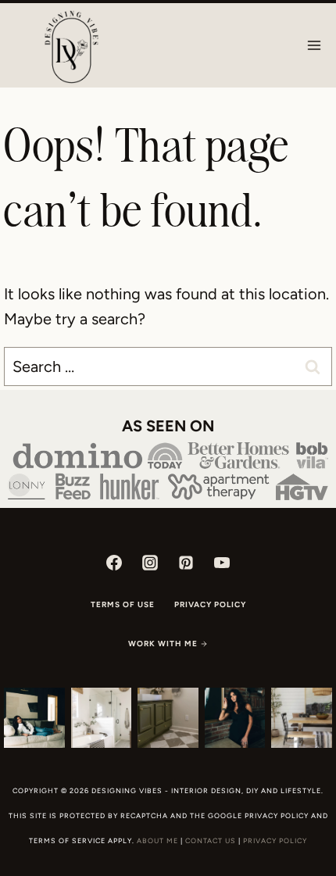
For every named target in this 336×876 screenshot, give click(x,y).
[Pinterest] (186, 562)
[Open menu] (313, 45)
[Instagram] (150, 562)
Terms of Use (123, 604)
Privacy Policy (210, 604)
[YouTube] (222, 562)
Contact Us (210, 840)
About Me (157, 840)
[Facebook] (114, 562)
